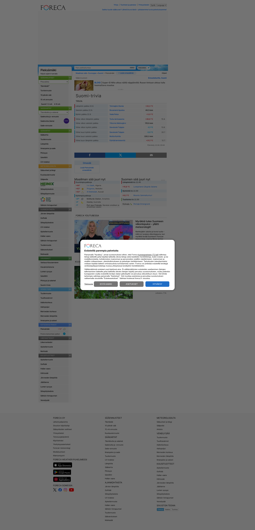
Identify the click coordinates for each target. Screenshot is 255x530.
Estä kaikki (106, 284)
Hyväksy (157, 284)
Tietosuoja (88, 284)
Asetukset (132, 284)
